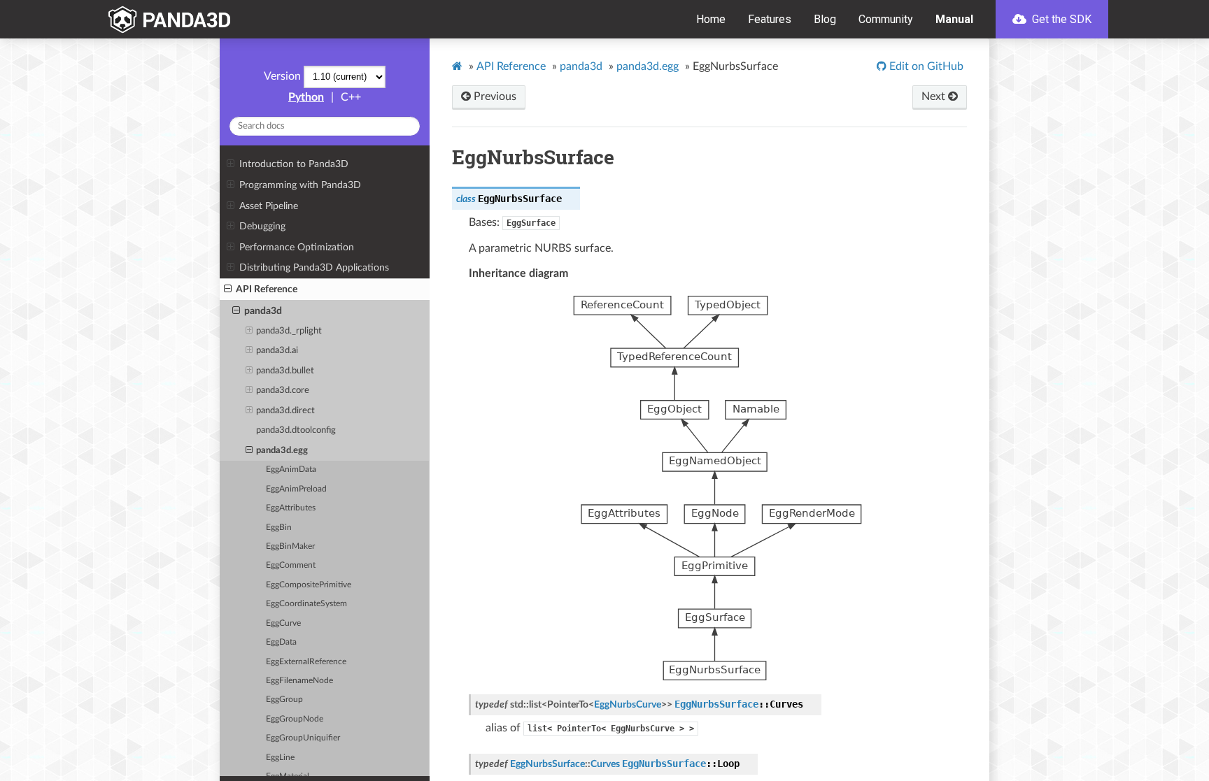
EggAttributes (291, 508)
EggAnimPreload (296, 489)
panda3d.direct (285, 410)
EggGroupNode (294, 719)
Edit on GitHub (924, 66)
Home (711, 19)
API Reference (266, 289)
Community (885, 19)
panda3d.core (282, 390)
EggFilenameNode (299, 681)
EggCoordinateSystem (306, 604)
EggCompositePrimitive (308, 585)
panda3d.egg (282, 450)
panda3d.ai (277, 350)
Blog (825, 19)
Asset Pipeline (268, 206)
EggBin (279, 527)
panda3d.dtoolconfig (296, 430)
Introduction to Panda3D (293, 164)
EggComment (291, 565)
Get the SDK (1060, 19)
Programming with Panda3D (300, 185)
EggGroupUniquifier (303, 738)
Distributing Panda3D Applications (314, 267)
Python (306, 97)
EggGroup (284, 699)
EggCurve (283, 623)
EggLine (280, 757)
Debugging (262, 226)
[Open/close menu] (230, 164)
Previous (493, 96)
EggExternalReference (306, 662)
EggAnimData (291, 469)
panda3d (263, 311)
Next (934, 96)
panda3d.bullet (285, 370)
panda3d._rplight (289, 331)
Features (769, 19)
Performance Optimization (296, 247)
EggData (281, 642)
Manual (954, 19)
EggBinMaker (290, 546)
